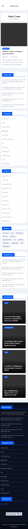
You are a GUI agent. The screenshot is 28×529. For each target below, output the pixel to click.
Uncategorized (6, 164)
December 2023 (6, 217)
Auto (3, 123)
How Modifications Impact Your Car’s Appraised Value (11, 393)
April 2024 (5, 200)
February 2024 (6, 209)
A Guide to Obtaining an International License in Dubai (13, 368)
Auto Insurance (6, 127)
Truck (3, 159)
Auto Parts (5, 135)
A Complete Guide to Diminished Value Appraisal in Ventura (13, 105)
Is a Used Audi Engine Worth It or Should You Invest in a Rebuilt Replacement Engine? (13, 81)
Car (3, 143)
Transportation (6, 155)
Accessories (5, 118)
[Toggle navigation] (3, 6)
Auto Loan (6, 48)
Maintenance (5, 151)
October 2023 (6, 221)
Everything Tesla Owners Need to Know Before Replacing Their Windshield (13, 88)
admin (6, 57)
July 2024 (5, 192)
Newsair (22, 524)
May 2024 (5, 196)
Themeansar (13, 526)
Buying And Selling (7, 139)
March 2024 (5, 205)
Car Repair (5, 147)
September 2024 (7, 188)
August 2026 (5, 176)
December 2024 (7, 184)
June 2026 (5, 180)
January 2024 (6, 213)
